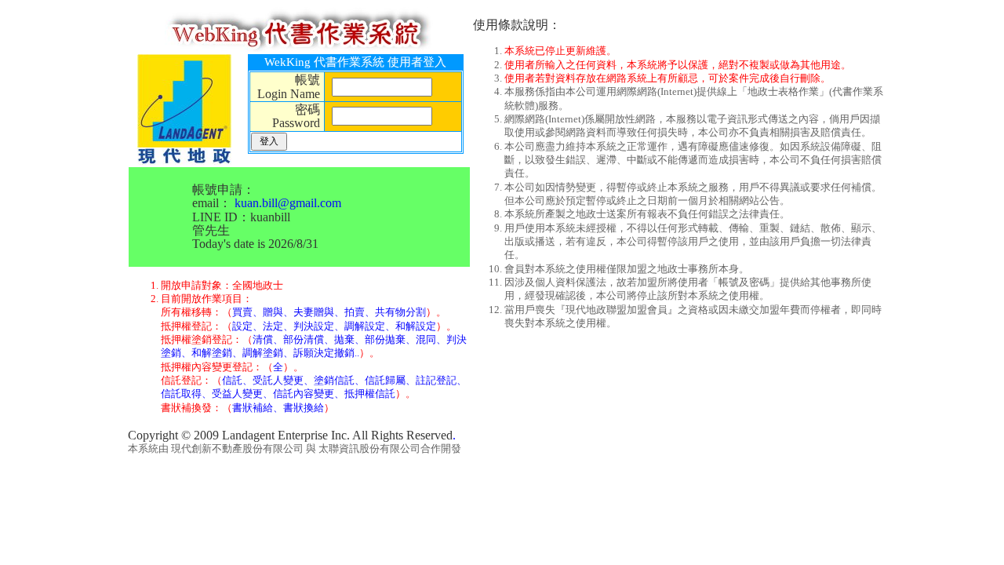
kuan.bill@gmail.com (288, 203)
